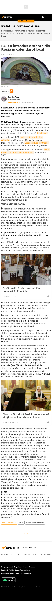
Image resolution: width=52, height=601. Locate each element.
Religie (21, 523)
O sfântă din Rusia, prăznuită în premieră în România (21, 290)
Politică (4, 554)
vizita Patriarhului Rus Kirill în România (25, 151)
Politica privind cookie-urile (11, 573)
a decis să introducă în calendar (22, 138)
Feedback (27, 573)
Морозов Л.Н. (13, 87)
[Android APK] (8, 580)
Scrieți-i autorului (27, 102)
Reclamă (4, 570)
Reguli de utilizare (21, 567)
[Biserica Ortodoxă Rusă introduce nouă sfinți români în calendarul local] (26, 395)
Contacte (32, 567)
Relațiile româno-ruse (9, 523)
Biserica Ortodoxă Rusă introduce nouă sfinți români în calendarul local (26, 416)
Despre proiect (7, 567)
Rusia (35, 554)
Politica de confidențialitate (19, 570)
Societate (15, 554)
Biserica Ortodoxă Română (35, 523)
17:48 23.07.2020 (8, 54)
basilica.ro (42, 133)
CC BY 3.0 (4, 87)
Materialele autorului (14, 102)
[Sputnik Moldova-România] (7, 18)
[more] (48, 296)
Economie (26, 554)
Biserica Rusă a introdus (36, 142)
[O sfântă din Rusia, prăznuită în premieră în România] (26, 269)
